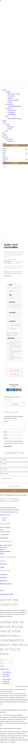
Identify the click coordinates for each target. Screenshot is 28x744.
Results (4, 120)
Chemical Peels (12, 110)
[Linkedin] (14, 389)
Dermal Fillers (11, 95)
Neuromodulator (7, 261)
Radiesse (10, 98)
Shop (4, 132)
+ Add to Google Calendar (14, 369)
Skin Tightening (9, 104)
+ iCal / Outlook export (14, 374)
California (13, 328)
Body (6, 116)
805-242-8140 (16, 346)
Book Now (15, 145)
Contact (4, 143)
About (4, 122)
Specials (5, 134)
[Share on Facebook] (7, 389)
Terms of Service (7, 672)
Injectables (8, 91)
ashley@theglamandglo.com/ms (15, 351)
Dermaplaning (11, 112)
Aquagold (2, 567)
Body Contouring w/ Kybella (14, 118)
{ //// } (26, 686)
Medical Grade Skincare (5, 583)
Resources (5, 137)
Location (2, 665)
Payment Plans (9, 139)
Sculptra (10, 102)
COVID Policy (6, 676)
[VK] (17, 389)
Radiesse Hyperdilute (13, 100)
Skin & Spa (8, 108)
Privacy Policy (6, 674)
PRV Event (15, 404)
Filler (9, 263)
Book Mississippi (4, 537)
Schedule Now (7, 275)
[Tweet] (10, 389)
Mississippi (11, 126)
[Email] (20, 389)
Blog (6, 130)
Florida (9, 128)
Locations (7, 124)
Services (5, 89)
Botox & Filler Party (16, 325)
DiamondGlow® (12, 114)
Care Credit (11, 141)
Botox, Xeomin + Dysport (14, 93)
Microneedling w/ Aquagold (14, 106)
